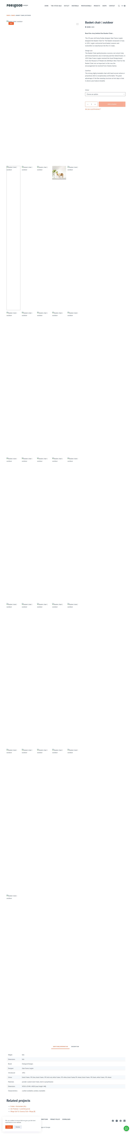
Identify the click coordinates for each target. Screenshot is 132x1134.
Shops (104, 6)
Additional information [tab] (60, 1046)
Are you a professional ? (93, 109)
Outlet (66, 6)
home (46, 6)
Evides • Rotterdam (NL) (18, 1106)
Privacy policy (55, 1119)
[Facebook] (113, 1121)
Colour (87, 90)
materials (75, 6)
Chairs (13, 15)
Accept (9, 1127)
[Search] (119, 6)
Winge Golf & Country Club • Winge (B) (22, 1111)
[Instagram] (117, 1121)
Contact (112, 6)
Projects (97, 6)
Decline (18, 1127)
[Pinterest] (121, 1121)
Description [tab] (75, 1046)
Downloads (66, 1119)
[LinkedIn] (124, 1121)
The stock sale (56, 6)
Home (8, 15)
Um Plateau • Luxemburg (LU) (20, 1109)
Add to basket (112, 104)
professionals (86, 6)
